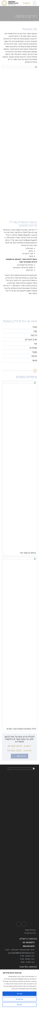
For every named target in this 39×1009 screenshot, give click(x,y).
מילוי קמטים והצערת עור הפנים (21, 728)
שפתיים (33, 348)
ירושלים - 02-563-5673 (19, 746)
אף (35, 343)
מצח (35, 327)
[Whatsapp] (18, 924)
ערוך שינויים (19, 999)
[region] (19, 989)
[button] (34, 3)
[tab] (19, 327)
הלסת (34, 356)
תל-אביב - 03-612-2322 (19, 750)
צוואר (34, 360)
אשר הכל (19, 994)
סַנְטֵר (34, 352)
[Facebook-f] (24, 924)
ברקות (34, 335)
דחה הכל (19, 1005)
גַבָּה (35, 331)
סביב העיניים (31, 339)
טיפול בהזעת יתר (28, 552)
